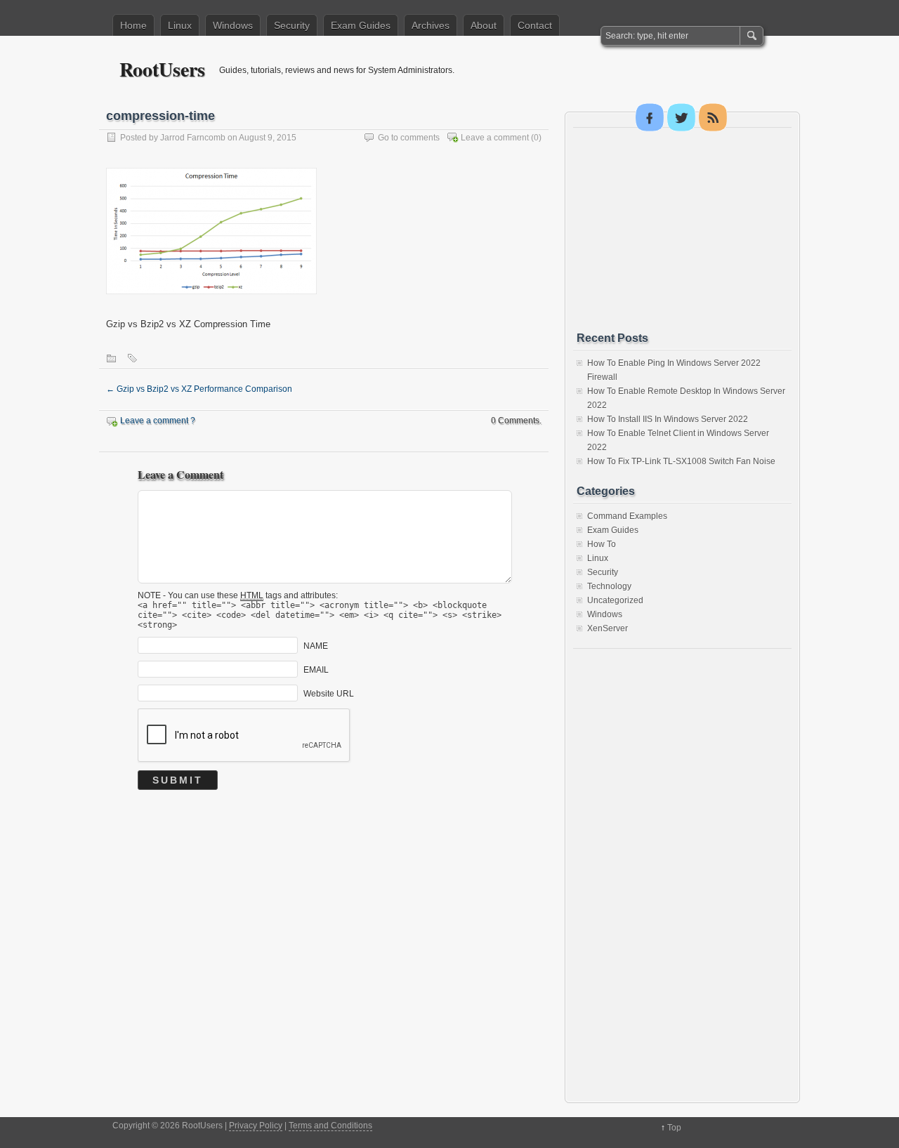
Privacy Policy (255, 1125)
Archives (431, 25)
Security (292, 25)
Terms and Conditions (330, 1125)
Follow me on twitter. (681, 117)
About (484, 25)
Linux (180, 25)
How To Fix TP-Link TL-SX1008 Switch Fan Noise (681, 461)
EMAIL (316, 670)
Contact (535, 25)
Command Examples (627, 516)
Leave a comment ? (157, 420)
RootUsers (162, 69)
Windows (233, 25)
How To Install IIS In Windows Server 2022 (667, 419)
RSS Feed (713, 117)
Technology (609, 586)
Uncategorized (615, 600)
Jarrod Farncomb (192, 138)
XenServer (607, 628)
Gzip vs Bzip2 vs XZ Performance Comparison (199, 389)
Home (133, 25)
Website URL (328, 694)
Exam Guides (361, 25)
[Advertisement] (682, 229)
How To (601, 544)
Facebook (650, 117)
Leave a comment (495, 138)
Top (674, 1128)
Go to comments (409, 138)
